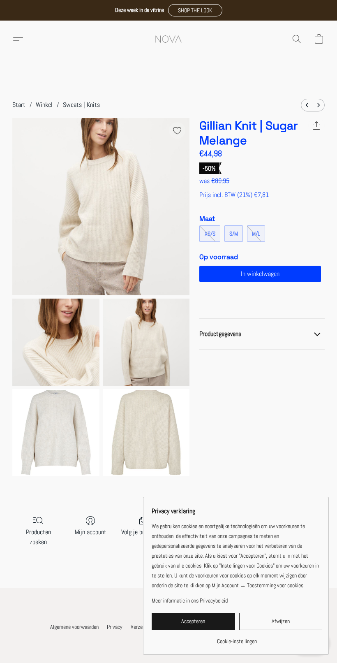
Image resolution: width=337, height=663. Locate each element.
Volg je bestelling (142, 532)
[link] (237, 638)
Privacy (114, 627)
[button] (195, 10)
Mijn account (90, 532)
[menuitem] (307, 105)
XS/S (210, 233)
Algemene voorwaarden (74, 627)
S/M (233, 233)
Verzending (142, 627)
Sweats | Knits (81, 104)
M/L (256, 233)
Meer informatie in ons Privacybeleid (190, 600)
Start (18, 104)
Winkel (44, 104)
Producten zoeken (38, 537)
